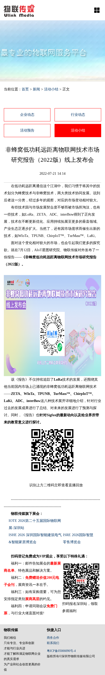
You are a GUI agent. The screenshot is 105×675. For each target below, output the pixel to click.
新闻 (36, 89)
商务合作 (53, 637)
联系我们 (53, 643)
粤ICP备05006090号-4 (61, 651)
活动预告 (27, 130)
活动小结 (51, 89)
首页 (25, 89)
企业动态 (27, 115)
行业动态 (78, 115)
